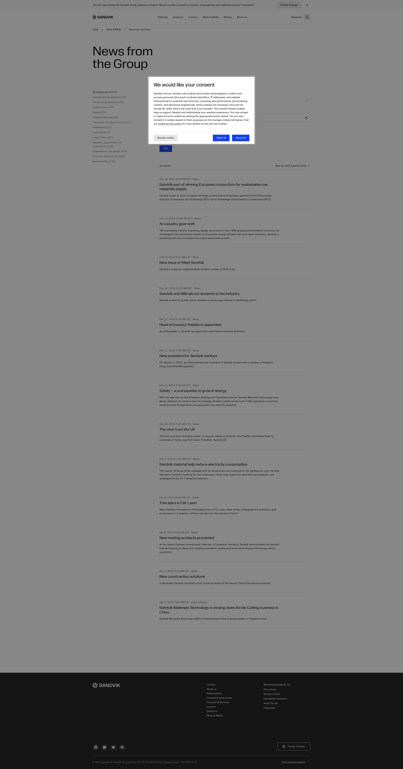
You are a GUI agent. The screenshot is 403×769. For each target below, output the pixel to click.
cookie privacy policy (170, 123)
